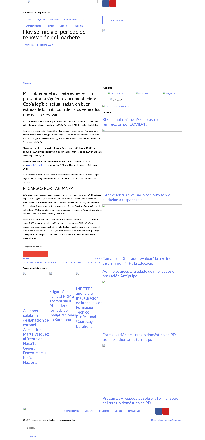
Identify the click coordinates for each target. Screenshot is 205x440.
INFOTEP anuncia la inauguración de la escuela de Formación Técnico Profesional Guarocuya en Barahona (89, 307)
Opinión (63, 26)
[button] (26, 254)
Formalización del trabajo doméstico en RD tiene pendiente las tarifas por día (139, 337)
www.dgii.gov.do (35, 165)
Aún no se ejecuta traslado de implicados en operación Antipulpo (139, 273)
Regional (40, 19)
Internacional (70, 19)
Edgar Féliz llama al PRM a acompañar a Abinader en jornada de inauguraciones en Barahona (63, 305)
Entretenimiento (33, 26)
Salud (84, 19)
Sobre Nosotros (71, 411)
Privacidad (104, 411)
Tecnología (77, 26)
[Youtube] (112, 3)
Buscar (33, 436)
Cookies (118, 411)
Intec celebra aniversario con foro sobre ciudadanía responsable (136, 197)
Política (50, 26)
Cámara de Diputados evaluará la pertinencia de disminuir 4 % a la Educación (140, 261)
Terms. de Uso (134, 411)
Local (28, 19)
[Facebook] (105, 3)
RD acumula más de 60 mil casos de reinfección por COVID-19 (132, 122)
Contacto (89, 411)
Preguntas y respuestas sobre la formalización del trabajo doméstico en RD (141, 400)
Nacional (54, 19)
